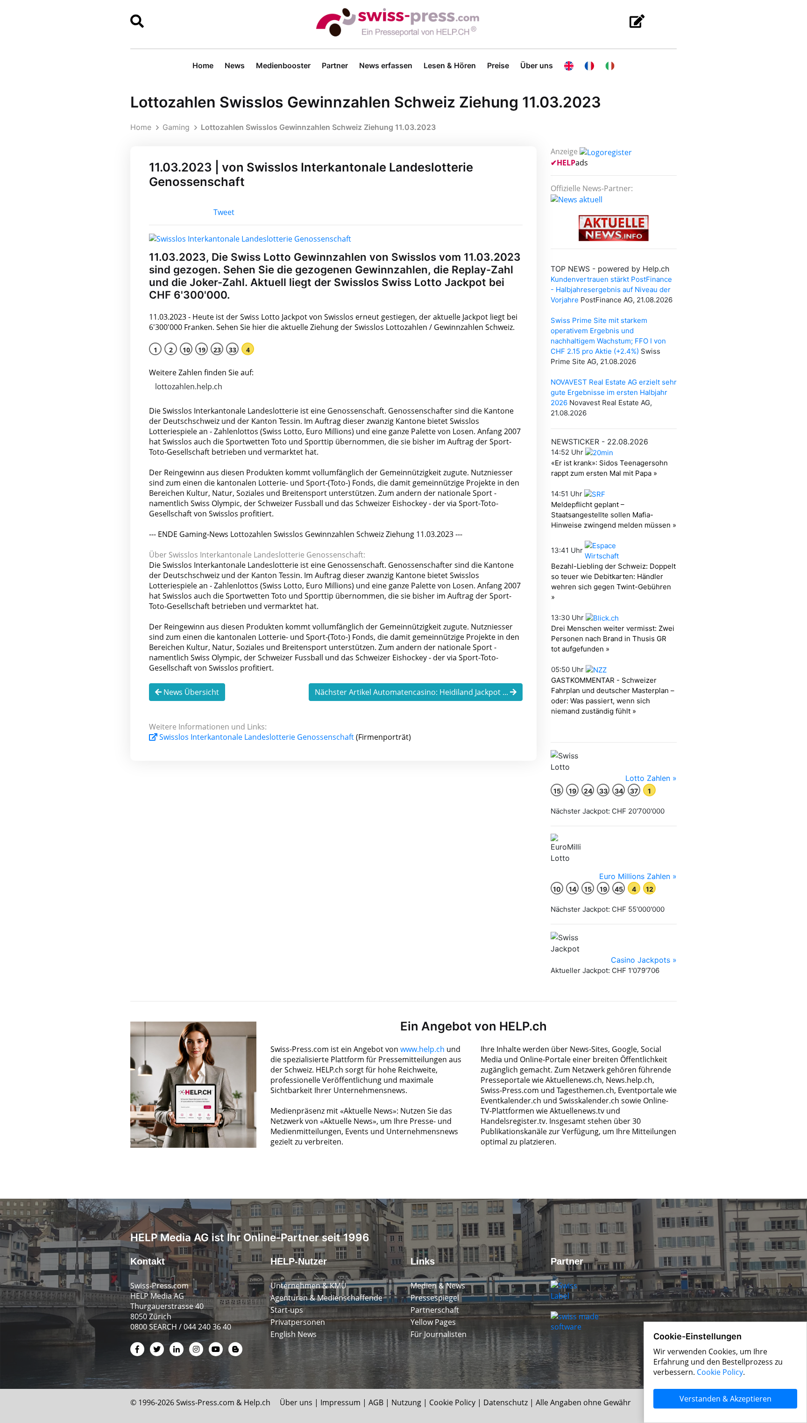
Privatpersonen (297, 1322)
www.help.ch (422, 1049)
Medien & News (438, 1285)
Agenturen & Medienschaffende (326, 1298)
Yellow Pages (433, 1322)
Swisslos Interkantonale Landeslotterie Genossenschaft (256, 737)
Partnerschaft (435, 1310)
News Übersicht (190, 692)
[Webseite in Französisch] (589, 65)
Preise (498, 65)
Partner (335, 65)
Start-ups (286, 1310)
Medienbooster (283, 65)
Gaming (176, 127)
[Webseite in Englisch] (568, 65)
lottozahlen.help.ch (188, 386)
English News (293, 1334)
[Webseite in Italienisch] (610, 65)
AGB (375, 1402)
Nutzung (406, 1402)
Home (202, 65)
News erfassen (385, 65)
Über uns (536, 65)
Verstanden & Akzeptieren (726, 1399)
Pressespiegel (435, 1298)
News (235, 65)
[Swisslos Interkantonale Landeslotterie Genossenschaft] (250, 238)
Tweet (223, 212)
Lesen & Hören (450, 65)
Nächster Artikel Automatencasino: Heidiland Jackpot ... (412, 692)
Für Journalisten (439, 1334)
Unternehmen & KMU (308, 1285)
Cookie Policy (452, 1402)
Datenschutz (505, 1402)
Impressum (340, 1402)
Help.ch (257, 1402)
